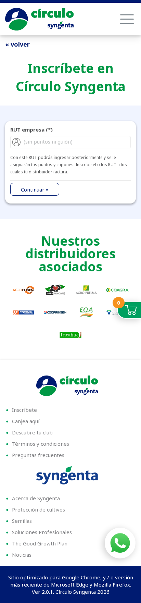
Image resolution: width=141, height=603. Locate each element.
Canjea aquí (25, 421)
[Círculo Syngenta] (70, 386)
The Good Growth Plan (39, 543)
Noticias (21, 554)
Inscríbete (24, 409)
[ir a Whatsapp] (120, 543)
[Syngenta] (70, 475)
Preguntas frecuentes (38, 455)
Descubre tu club (32, 432)
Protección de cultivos (38, 509)
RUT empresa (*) (31, 129)
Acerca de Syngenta (36, 498)
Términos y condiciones (40, 443)
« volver (17, 44)
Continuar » (35, 189)
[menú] (127, 19)
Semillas (22, 520)
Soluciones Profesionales (42, 532)
